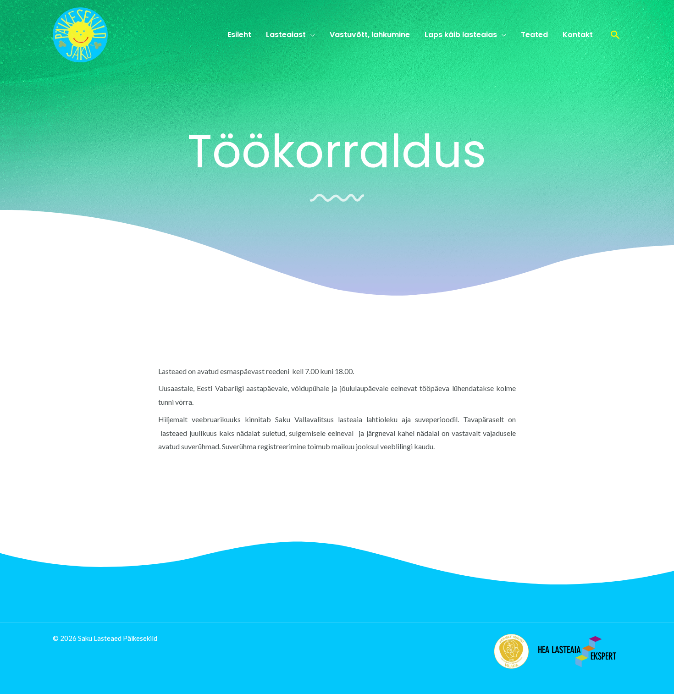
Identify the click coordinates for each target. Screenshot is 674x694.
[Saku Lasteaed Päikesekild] (80, 33)
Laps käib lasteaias (461, 34)
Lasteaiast (286, 34)
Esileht (239, 34)
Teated (534, 34)
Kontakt (578, 34)
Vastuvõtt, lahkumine (370, 34)
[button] (615, 35)
